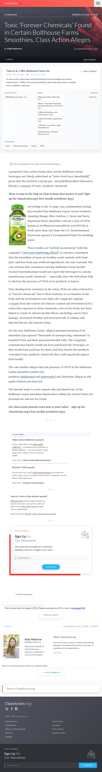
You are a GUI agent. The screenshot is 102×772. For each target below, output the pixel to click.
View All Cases (11, 721)
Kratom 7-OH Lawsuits (33, 483)
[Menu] (98, 3)
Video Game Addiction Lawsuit (37, 460)
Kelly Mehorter (14, 48)
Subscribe (51, 567)
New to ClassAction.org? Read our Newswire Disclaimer (36, 164)
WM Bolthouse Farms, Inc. (16, 97)
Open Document (51, 615)
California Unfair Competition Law (50, 120)
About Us (9, 733)
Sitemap (8, 737)
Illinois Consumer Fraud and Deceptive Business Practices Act (50, 105)
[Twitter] (6, 709)
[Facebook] (11, 709)
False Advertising (20, 146)
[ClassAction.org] (47, 3)
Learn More (57, 652)
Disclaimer (56, 725)
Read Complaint (89, 71)
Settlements (10, 725)
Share (10, 59)
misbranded (48, 377)
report (15, 303)
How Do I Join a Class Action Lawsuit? (40, 514)
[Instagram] (16, 709)
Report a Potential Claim (15, 729)
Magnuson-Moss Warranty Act (49, 98)
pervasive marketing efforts (40, 253)
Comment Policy (59, 733)
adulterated (27, 377)
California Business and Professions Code (47, 113)
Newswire (12, 14)
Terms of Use (57, 721)
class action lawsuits (30, 506)
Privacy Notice (58, 729)
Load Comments (52, 672)
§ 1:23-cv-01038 (38, 74)
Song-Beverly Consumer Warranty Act (48, 132)
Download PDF (78, 608)
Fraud (34, 146)
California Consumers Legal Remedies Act (49, 126)
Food (7, 146)
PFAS (42, 146)
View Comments (90, 59)
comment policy (40, 666)
